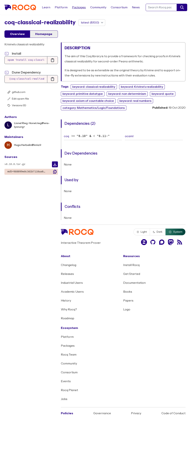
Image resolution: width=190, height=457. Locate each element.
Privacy (136, 413)
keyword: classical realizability (93, 86)
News (136, 7)
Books (127, 291)
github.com (18, 92)
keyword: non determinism (127, 93)
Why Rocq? (69, 309)
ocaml (129, 136)
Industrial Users (72, 282)
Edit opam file (20, 99)
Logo (126, 309)
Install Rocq (131, 265)
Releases (67, 273)
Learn (46, 7)
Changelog (68, 265)
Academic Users (72, 291)
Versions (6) (19, 105)
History (66, 300)
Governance (102, 413)
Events (66, 381)
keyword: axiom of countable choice (88, 100)
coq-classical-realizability (40, 22)
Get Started (131, 273)
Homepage (43, 34)
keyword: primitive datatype (83, 93)
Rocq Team (68, 354)
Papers (128, 300)
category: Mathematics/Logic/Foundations (94, 107)
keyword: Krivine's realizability (142, 86)
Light (144, 232)
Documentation (134, 282)
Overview (17, 34)
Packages (79, 7)
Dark (159, 232)
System (177, 232)
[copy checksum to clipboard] (55, 172)
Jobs (64, 399)
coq (66, 136)
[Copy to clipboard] (52, 60)
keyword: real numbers (135, 100)
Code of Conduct (173, 413)
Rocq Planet (69, 390)
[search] (182, 7)
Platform (61, 7)
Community (98, 7)
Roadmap (67, 318)
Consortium (119, 7)
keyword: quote (163, 93)
